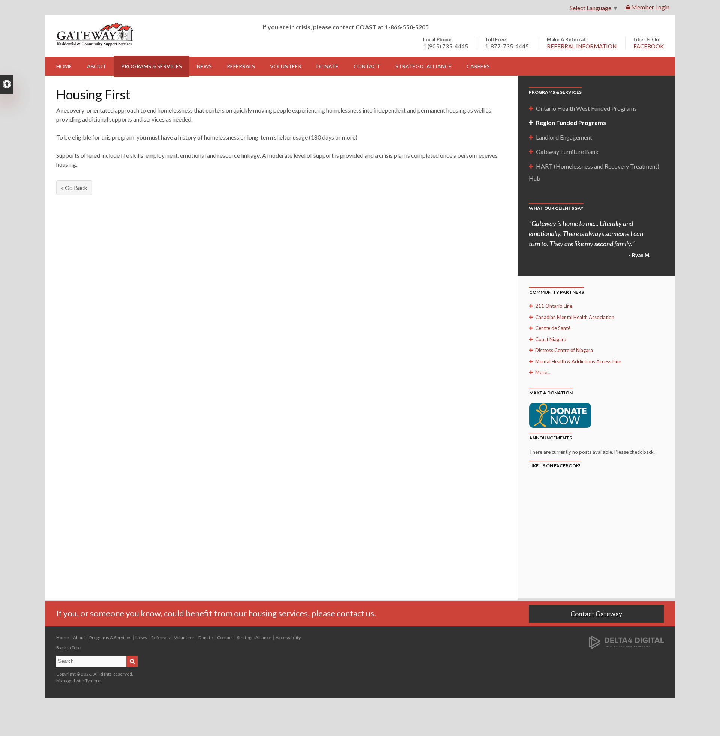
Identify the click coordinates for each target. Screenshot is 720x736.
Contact (367, 66)
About (79, 637)
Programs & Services (110, 637)
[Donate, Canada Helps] (560, 415)
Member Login (649, 7)
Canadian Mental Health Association (574, 317)
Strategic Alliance (254, 637)
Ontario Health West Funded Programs (586, 108)
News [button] (204, 66)
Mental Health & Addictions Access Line (578, 361)
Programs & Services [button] (151, 66)
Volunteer (184, 637)
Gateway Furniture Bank (567, 151)
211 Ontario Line (553, 306)
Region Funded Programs (571, 122)
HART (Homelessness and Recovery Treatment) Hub (594, 172)
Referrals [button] (241, 66)
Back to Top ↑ (69, 647)
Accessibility (288, 637)
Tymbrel (93, 680)
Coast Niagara (550, 339)
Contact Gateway (596, 614)
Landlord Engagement (564, 137)
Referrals (160, 637)
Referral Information (581, 46)
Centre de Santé (552, 328)
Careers (478, 66)
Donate (327, 66)
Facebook (648, 46)
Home (64, 66)
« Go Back (74, 187)
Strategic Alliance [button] (423, 66)
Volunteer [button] (286, 66)
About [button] (96, 66)
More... (542, 372)
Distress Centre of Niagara (564, 350)
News (141, 637)
